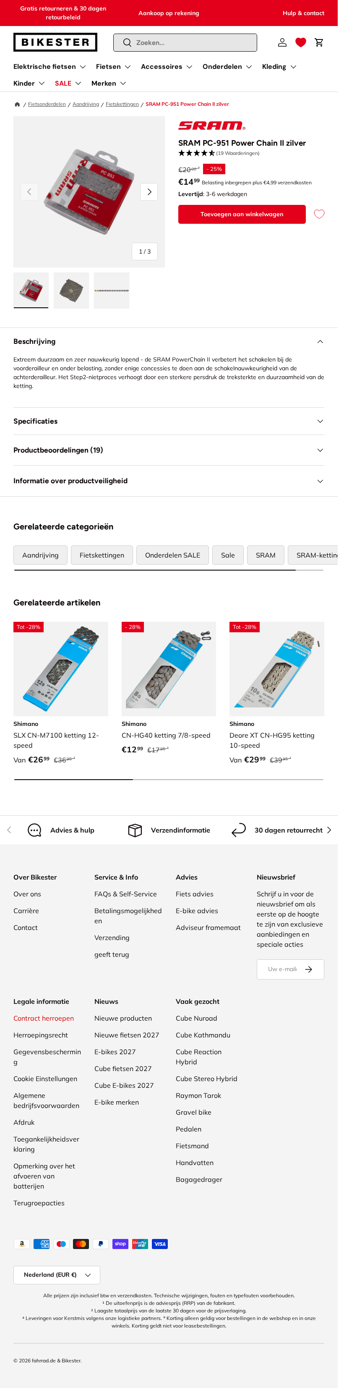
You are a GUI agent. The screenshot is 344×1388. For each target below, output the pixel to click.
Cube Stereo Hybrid (206, 1078)
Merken (103, 83)
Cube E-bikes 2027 (124, 1085)
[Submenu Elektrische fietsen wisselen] (83, 67)
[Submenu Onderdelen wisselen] (249, 67)
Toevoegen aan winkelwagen (242, 214)
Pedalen (188, 1129)
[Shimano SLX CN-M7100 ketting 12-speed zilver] (60, 669)
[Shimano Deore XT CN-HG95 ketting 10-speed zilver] (276, 669)
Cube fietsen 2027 (123, 1068)
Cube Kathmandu (203, 1035)
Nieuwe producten (123, 1018)
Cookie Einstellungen (45, 1078)
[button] (301, 42)
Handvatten (195, 1162)
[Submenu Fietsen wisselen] (127, 67)
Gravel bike (193, 1112)
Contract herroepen (43, 1018)
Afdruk (23, 1122)
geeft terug (111, 954)
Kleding (274, 66)
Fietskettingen (122, 104)
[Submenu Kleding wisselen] (293, 67)
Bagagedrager (199, 1179)
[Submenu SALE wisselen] (78, 83)
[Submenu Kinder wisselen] (41, 83)
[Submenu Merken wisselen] (123, 83)
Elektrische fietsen (44, 66)
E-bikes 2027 (115, 1052)
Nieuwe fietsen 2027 (126, 1035)
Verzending (112, 937)
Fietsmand (192, 1146)
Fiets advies (195, 894)
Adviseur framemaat (208, 927)
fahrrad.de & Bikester (56, 1360)
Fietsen (108, 66)
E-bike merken (116, 1102)
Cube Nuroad (196, 1018)
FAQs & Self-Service (125, 894)
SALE (63, 83)
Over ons (27, 894)
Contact (25, 927)
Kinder (24, 83)
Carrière (26, 910)
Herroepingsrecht (40, 1035)
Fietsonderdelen (47, 104)
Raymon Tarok (198, 1095)
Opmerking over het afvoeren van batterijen (44, 1176)
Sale (228, 555)
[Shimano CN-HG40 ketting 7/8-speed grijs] (169, 669)
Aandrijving (86, 104)
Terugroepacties (39, 1203)
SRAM (266, 555)
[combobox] (185, 43)
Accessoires (161, 66)
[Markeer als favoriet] (315, 214)
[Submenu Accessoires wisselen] (189, 67)
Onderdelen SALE (172, 555)
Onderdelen (222, 66)
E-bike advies (197, 910)
